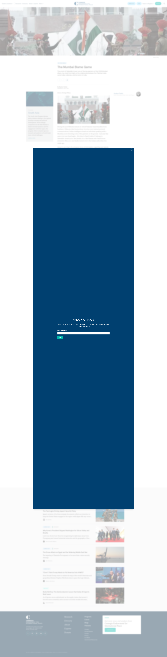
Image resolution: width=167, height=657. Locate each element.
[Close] (132, 150)
